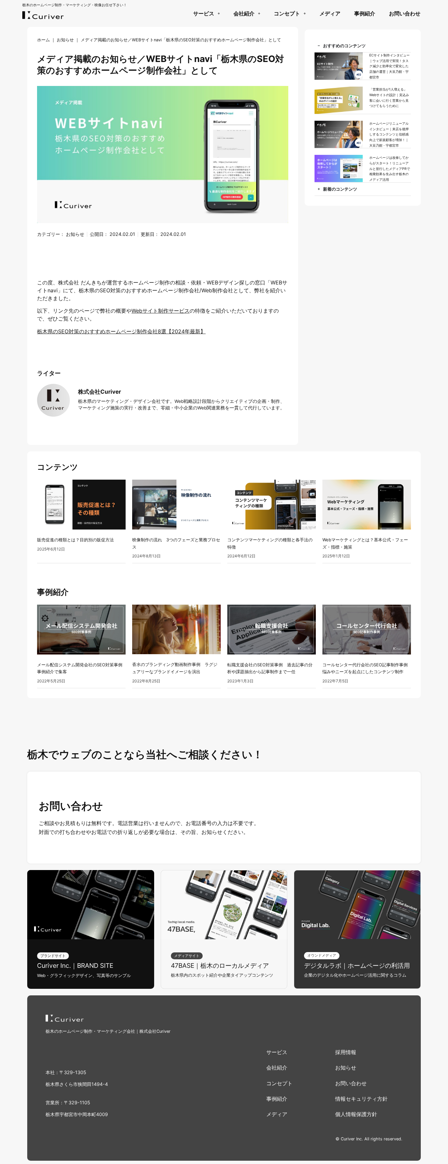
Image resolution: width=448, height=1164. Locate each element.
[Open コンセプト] (304, 13)
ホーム (43, 39)
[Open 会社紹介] (259, 13)
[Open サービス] (218, 13)
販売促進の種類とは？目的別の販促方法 (75, 539)
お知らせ (65, 39)
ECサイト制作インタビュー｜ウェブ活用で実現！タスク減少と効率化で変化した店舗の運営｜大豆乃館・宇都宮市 (389, 66)
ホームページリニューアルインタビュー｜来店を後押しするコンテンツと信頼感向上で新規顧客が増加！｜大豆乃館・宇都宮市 (389, 134)
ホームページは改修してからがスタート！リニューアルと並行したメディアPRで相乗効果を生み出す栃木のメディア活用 (389, 168)
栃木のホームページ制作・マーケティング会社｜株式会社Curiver (108, 1031)
